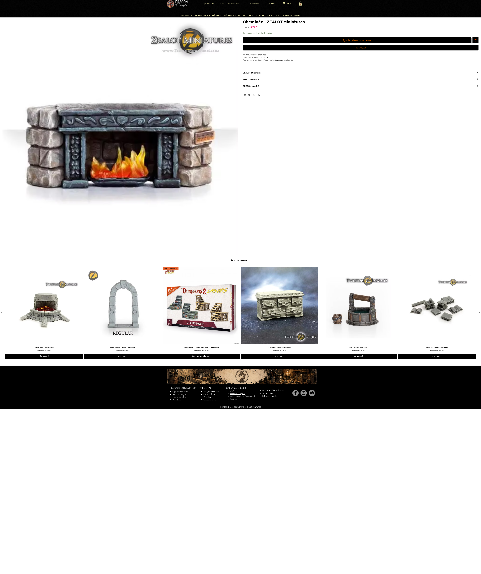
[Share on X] (258, 94)
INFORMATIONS (236, 553)
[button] (273, 3)
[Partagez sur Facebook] (244, 94)
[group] (240, 478)
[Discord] (312, 558)
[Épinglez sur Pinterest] (249, 94)
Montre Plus (88, 369)
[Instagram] (303, 558)
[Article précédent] (1, 478)
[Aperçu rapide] (44, 471)
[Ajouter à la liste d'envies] (475, 40)
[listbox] (273, 3)
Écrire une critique (474, 266)
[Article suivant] (479, 478)
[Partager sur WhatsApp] (254, 94)
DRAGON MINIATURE (182, 553)
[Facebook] (295, 558)
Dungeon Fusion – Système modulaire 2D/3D (50, 335)
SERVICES (205, 553)
